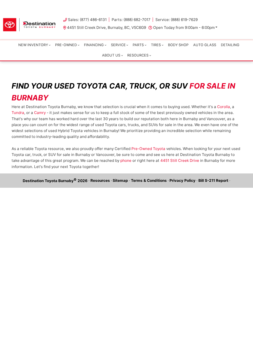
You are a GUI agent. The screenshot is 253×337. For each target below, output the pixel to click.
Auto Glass (204, 45)
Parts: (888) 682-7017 (131, 19)
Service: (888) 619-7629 (176, 19)
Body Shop (178, 45)
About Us (111, 55)
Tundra (18, 112)
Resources (100, 180)
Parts (138, 45)
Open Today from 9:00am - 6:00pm (184, 27)
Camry (40, 112)
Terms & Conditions (149, 180)
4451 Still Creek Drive (179, 160)
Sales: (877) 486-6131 (87, 19)
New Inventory (33, 45)
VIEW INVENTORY (110, 4)
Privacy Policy (182, 180)
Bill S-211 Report (213, 180)
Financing (94, 45)
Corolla (223, 106)
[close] (244, 4)
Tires (156, 45)
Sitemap (120, 180)
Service (118, 45)
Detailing (230, 45)
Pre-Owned (66, 45)
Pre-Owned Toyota (148, 148)
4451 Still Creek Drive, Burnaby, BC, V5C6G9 (106, 27)
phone (125, 160)
